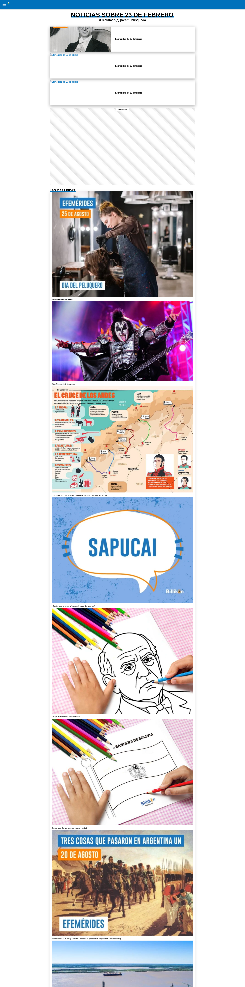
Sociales (66, 10)
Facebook (216, 5)
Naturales (79, 10)
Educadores (53, 10)
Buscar (241, 5)
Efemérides (120, 10)
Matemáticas (105, 10)
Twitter (227, 5)
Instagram (210, 5)
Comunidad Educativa (120, 5)
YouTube (233, 5)
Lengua (92, 10)
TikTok (222, 5)
